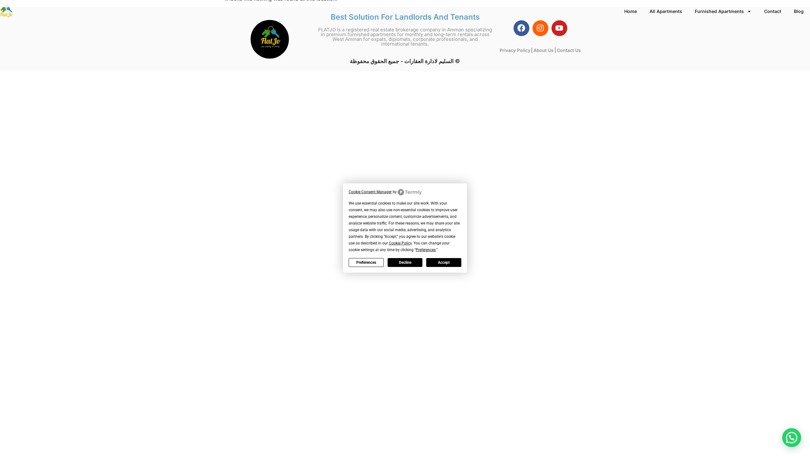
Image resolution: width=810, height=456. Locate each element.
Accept (444, 262)
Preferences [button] (426, 250)
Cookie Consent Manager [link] (370, 192)
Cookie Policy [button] (400, 243)
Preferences (366, 262)
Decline (405, 262)
